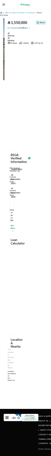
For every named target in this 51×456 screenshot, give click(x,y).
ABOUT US (43, 421)
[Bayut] (25, 4)
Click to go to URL (12, 215)
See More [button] (9, 228)
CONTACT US (44, 434)
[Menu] (3, 4)
